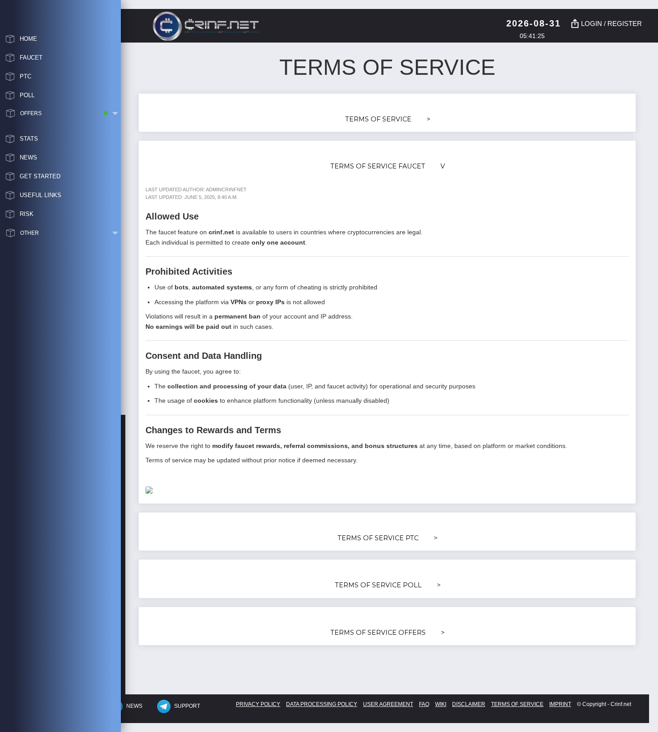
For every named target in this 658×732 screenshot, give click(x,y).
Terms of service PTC (388, 538)
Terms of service (388, 119)
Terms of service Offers (387, 633)
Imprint (560, 704)
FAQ (424, 704)
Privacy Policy (258, 704)
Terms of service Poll (388, 585)
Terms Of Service (517, 704)
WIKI (440, 704)
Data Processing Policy (321, 704)
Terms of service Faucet (387, 166)
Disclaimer (468, 704)
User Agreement (388, 704)
